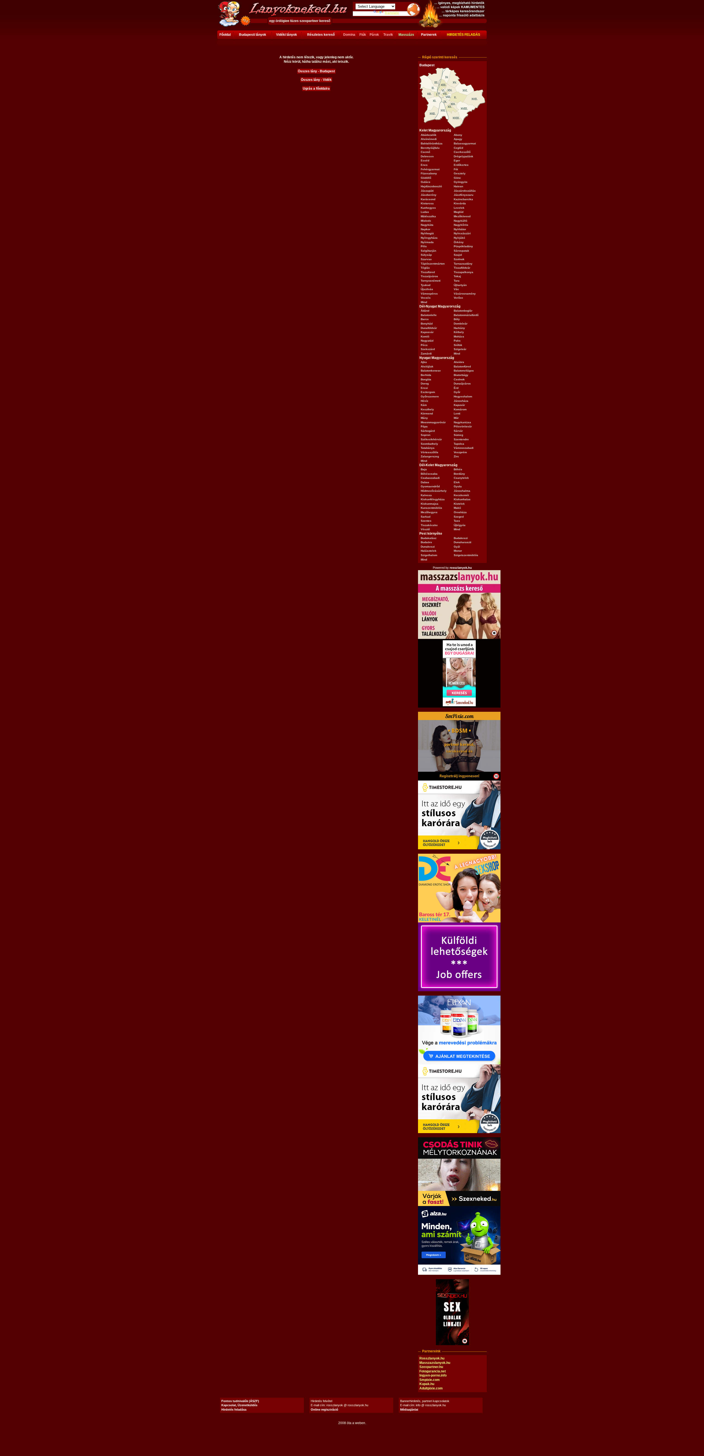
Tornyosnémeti (431, 280)
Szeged (459, 516)
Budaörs (426, 542)
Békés (458, 469)
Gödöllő (426, 177)
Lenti (457, 413)
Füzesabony (429, 173)
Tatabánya (428, 447)
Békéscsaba (429, 473)
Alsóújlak (427, 366)
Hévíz (424, 400)
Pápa (424, 426)
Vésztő (425, 529)
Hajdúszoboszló (431, 186)
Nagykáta (427, 224)
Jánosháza (461, 400)
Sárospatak (461, 250)
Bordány (459, 473)
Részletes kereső (321, 35)
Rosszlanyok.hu (431, 1358)
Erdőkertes (461, 164)
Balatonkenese (431, 370)
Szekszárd (428, 349)
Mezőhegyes (429, 512)
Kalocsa (426, 495)
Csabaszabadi (430, 477)
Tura (457, 280)
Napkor (425, 229)
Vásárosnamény (465, 293)
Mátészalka (428, 216)
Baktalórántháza (431, 143)
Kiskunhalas (462, 499)
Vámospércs (429, 293)
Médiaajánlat (409, 1409)
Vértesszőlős (429, 452)
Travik (388, 35)
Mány (424, 417)
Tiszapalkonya (463, 272)
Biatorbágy (461, 375)
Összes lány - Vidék (316, 80)
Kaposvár (427, 332)
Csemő (425, 151)
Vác (456, 289)
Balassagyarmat (465, 143)
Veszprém (460, 452)
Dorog (425, 383)
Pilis (424, 246)
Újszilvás (427, 289)
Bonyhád (427, 323)
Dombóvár (461, 323)
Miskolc (426, 220)
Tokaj (457, 276)
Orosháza (460, 512)
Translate (391, 13)
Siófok (458, 345)
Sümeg (458, 434)
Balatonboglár (463, 310)
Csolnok (459, 379)
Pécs (424, 345)
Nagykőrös (461, 224)
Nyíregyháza (429, 237)
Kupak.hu (426, 1384)
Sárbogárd (428, 430)
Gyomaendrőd (430, 486)
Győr (457, 392)
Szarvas (426, 259)
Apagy (458, 139)
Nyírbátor (460, 229)
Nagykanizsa (462, 422)
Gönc (457, 177)
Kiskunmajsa (429, 503)
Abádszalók (428, 134)
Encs (424, 164)
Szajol (458, 254)
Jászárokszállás (465, 190)
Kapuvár (459, 404)
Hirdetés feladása (233, 1409)
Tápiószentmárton (433, 263)
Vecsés (426, 297)
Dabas (425, 482)
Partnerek (429, 35)
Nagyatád (427, 340)
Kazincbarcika (463, 199)
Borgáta (426, 379)
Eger (457, 160)
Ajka (424, 362)
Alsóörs (459, 362)
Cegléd (458, 147)
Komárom (460, 409)
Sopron (425, 434)
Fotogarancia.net (432, 1371)
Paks (457, 340)
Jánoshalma (462, 490)
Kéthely (459, 332)
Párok (374, 35)
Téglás (425, 267)
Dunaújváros (462, 383)
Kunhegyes (428, 207)
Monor (458, 550)
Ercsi (424, 387)
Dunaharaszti (462, 542)
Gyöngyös (461, 181)
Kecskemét (461, 495)
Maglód (458, 211)
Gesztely (460, 173)
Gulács (425, 181)
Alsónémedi (429, 139)
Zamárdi (426, 353)
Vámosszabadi (464, 447)
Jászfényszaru (463, 194)
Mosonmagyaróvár (433, 422)
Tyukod (425, 285)
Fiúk (362, 35)
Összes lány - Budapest (316, 71)
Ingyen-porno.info (433, 1375)
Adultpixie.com (431, 1388)
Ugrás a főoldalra (316, 88)
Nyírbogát (427, 233)
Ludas (425, 211)
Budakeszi (461, 538)
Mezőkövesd (462, 216)
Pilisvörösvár (463, 426)
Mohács (459, 336)
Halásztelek (428, 550)
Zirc (456, 456)
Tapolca (459, 443)
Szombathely (429, 443)
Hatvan (458, 186)
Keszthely (427, 409)
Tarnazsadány (463, 263)
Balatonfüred (462, 366)
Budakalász (428, 538)
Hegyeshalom (463, 396)
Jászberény (428, 194)
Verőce (458, 297)
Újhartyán (460, 285)
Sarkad (425, 516)
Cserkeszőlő (462, 151)
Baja (424, 469)
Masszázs (406, 35)
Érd (456, 387)
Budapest (427, 65)
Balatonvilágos (464, 370)
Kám (424, 404)
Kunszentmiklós (431, 507)
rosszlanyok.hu (461, 567)
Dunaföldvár (429, 327)
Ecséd (425, 160)
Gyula (458, 486)
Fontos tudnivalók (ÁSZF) (240, 1401)
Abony (458, 134)
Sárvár (458, 430)
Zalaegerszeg (430, 456)
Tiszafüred (428, 272)
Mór (456, 417)
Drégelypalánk (463, 156)
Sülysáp (426, 254)
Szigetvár (460, 349)
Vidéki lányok (286, 35)
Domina (349, 35)
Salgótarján (428, 250)
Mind (424, 302)
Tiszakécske (429, 525)
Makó (457, 507)
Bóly (457, 319)
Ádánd (425, 310)
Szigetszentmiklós (466, 555)
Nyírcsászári (462, 233)
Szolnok (459, 259)
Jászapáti (427, 190)
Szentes (426, 520)
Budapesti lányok (252, 35)
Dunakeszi (428, 546)
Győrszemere (430, 396)
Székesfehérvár (431, 439)
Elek (457, 482)
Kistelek (459, 503)
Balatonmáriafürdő (466, 315)
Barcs (425, 319)
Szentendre (461, 439)
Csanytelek (461, 477)
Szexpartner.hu (431, 1367)
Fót (456, 169)
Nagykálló (460, 220)
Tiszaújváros (429, 276)
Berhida (426, 375)
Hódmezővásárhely (434, 490)
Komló (425, 336)
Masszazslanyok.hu (434, 1363)
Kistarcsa (427, 203)
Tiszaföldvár (462, 267)
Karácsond (428, 199)
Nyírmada (427, 242)
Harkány (459, 327)
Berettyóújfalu (430, 147)
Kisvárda (460, 203)
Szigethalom (429, 555)
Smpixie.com (429, 1380)
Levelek (459, 207)
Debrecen (427, 156)
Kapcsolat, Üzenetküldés (239, 1405)
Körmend (427, 413)
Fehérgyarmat (430, 169)
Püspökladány (463, 246)
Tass (457, 520)
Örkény (459, 242)
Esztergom (428, 392)
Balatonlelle (429, 315)
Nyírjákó (459, 237)
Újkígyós (460, 525)
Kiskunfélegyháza (433, 499)
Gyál (457, 546)
